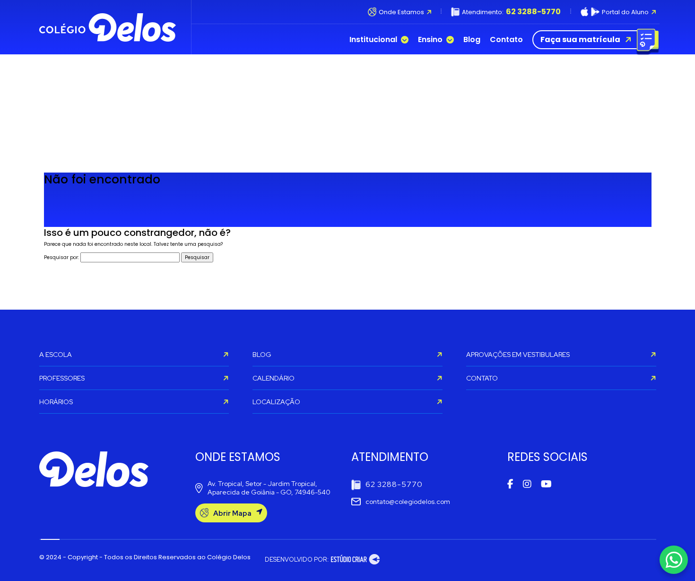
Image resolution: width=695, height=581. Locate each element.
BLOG (261, 354)
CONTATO (482, 378)
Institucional (373, 39)
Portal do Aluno (625, 12)
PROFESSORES (62, 378)
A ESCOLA (55, 354)
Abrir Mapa (232, 513)
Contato (506, 39)
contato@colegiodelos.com (407, 501)
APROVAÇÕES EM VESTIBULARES (518, 354)
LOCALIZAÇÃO (276, 402)
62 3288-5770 (394, 484)
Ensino (430, 39)
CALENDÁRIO (273, 378)
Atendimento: (511, 12)
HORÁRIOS (56, 402)
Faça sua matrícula (580, 39)
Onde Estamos (401, 12)
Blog (471, 39)
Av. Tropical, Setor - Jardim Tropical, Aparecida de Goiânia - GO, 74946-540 (269, 487)
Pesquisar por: (61, 257)
